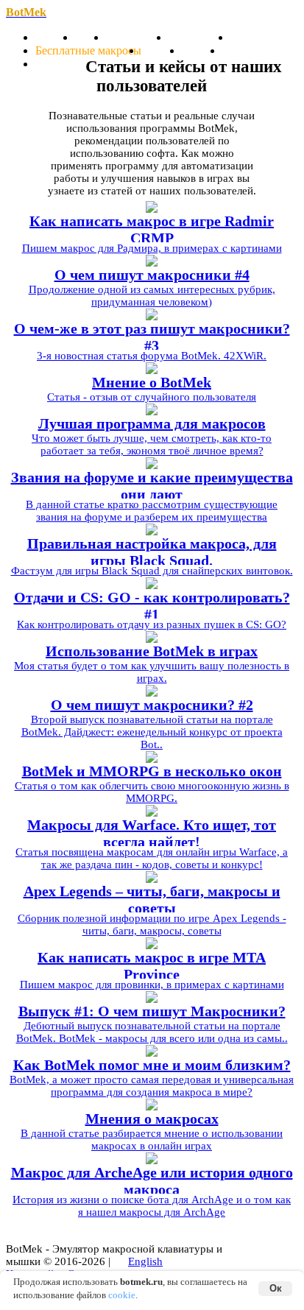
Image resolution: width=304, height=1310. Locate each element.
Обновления (137, 37)
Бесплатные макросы (88, 50)
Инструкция (199, 37)
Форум (52, 63)
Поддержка (250, 50)
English (145, 1261)
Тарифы (161, 50)
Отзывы (202, 50)
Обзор (90, 37)
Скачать (55, 37)
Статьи (248, 37)
